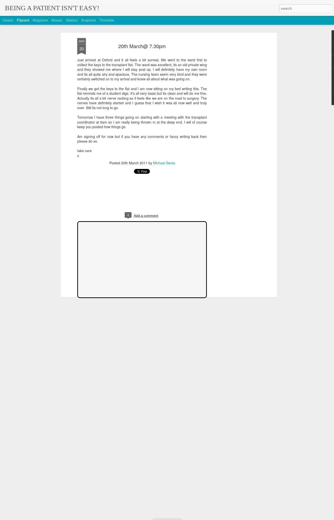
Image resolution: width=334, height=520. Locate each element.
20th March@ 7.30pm (142, 46)
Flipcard (23, 20)
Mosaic (56, 20)
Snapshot (88, 20)
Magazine (40, 20)
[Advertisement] (233, 115)
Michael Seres (164, 162)
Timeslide (106, 20)
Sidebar (72, 20)
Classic (7, 20)
